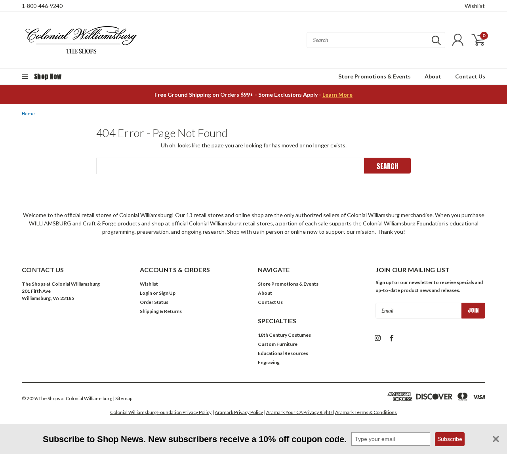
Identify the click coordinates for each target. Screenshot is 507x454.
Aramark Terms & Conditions (366, 412)
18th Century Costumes (284, 335)
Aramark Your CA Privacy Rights (299, 412)
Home (28, 113)
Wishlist (475, 5)
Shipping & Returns (161, 311)
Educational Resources (283, 353)
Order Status (154, 302)
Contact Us (470, 76)
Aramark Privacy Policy (239, 412)
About (433, 76)
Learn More (337, 94)
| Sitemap (122, 398)
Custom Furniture (277, 344)
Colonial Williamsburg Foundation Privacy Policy (161, 412)
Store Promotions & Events (374, 76)
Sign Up (167, 293)
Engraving (269, 362)
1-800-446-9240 (42, 5)
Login (146, 293)
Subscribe (449, 439)
